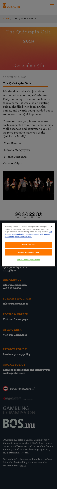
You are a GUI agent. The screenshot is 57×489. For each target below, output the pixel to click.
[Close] (51, 226)
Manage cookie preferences (28, 260)
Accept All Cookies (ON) (28, 252)
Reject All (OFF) (28, 244)
